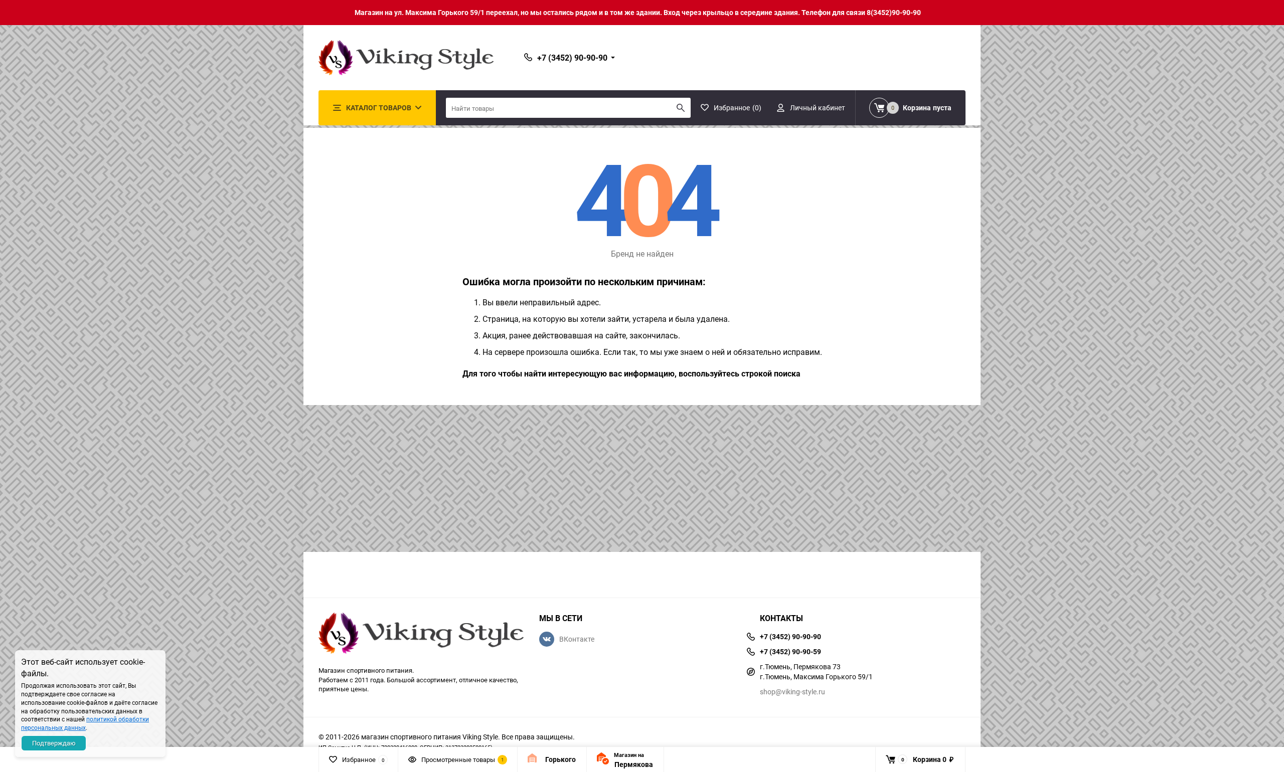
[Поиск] (681, 108)
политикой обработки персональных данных (85, 723)
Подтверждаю (54, 742)
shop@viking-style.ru (792, 691)
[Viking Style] (421, 634)
